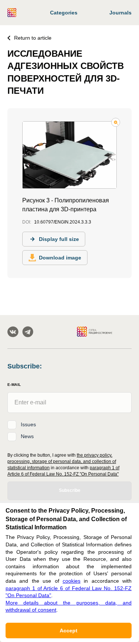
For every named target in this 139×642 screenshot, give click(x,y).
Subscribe (69, 490)
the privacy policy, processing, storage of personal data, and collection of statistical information (61, 461)
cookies (71, 581)
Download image (60, 258)
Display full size (59, 239)
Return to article (33, 38)
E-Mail (14, 385)
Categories (63, 13)
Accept (68, 630)
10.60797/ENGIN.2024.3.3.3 (62, 222)
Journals (120, 13)
